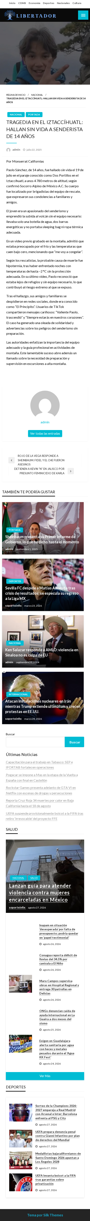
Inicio (12, 3)
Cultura (76, 3)
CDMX (22, 3)
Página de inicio (15, 94)
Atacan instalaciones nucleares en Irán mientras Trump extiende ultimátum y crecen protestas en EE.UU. (42, 706)
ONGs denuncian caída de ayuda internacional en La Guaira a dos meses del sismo (57, 1017)
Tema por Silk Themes (45, 1215)
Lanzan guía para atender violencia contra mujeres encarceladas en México (40, 892)
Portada (34, 114)
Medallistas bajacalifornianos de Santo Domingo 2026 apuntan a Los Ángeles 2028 (58, 1157)
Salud (34, 877)
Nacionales (63, 3)
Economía (34, 3)
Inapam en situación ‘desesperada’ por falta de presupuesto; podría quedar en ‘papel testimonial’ (58, 931)
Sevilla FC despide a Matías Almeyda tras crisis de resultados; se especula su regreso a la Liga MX (42, 593)
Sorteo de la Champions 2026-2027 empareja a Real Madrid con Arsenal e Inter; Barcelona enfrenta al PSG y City (56, 1112)
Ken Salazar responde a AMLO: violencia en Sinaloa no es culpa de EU (41, 652)
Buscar (10, 734)
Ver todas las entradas (45, 433)
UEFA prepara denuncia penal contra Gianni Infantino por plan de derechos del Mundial (57, 1136)
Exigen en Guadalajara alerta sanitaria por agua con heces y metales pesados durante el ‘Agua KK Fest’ (56, 1049)
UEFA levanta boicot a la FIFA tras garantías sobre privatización (55, 1179)
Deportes (48, 3)
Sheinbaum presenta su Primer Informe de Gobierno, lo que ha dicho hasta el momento (42, 539)
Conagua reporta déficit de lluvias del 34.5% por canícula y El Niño (58, 959)
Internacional (18, 694)
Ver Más (45, 1076)
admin (16, 149)
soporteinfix (13, 605)
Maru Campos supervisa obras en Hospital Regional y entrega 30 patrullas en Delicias (59, 987)
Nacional (37, 94)
